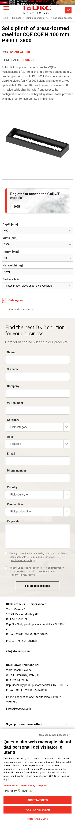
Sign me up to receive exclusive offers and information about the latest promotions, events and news (36, 571)
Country (12, 487)
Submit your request (37, 586)
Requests (13, 521)
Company (13, 386)
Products (16, 18)
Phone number (16, 470)
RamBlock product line (37, 18)
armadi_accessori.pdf (23, 309)
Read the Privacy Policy (22, 560)
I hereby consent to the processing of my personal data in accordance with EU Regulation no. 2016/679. (38, 557)
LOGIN (17, 206)
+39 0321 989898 (26, 641)
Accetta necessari (38, 809)
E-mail (11, 453)
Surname (13, 369)
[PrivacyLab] (24, 791)
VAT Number (15, 403)
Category (13, 420)
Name (11, 352)
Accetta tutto (37, 800)
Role (10, 436)
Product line (15, 504)
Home (5, 18)
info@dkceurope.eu (18, 651)
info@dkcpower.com (18, 708)
